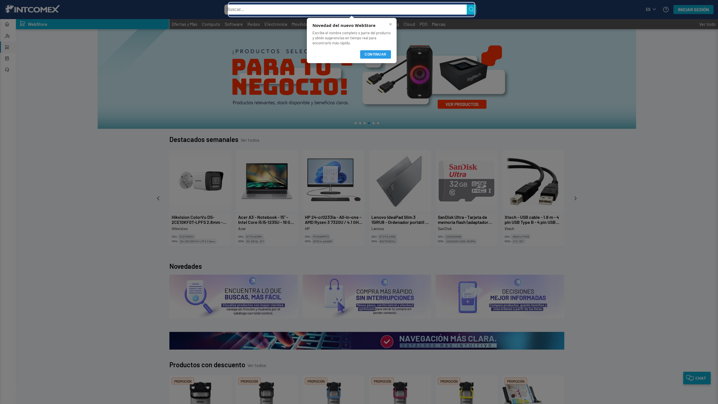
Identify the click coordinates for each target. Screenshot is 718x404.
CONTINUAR (375, 54)
